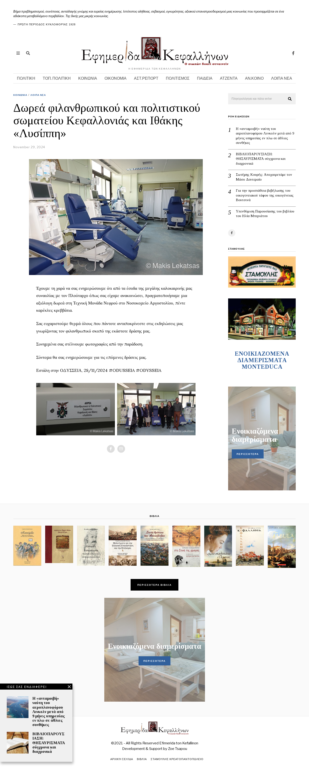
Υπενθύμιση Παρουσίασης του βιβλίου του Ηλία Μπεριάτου (265, 213)
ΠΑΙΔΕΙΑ (204, 78)
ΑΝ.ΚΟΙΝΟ (254, 78)
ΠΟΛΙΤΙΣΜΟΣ (178, 78)
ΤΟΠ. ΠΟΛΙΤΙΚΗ (57, 78)
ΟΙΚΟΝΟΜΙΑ (115, 78)
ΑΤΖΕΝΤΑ (229, 78)
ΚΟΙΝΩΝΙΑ (87, 78)
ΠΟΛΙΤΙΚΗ (26, 78)
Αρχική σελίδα (121, 759)
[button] (290, 99)
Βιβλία (142, 759)
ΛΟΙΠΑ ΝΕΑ (281, 78)
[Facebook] (293, 53)
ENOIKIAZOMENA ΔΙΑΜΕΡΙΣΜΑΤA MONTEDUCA (262, 360)
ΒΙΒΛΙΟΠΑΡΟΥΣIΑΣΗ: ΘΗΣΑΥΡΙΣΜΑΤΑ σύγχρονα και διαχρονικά (261, 158)
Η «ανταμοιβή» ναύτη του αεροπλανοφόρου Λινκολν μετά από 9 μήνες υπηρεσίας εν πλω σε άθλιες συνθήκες (265, 136)
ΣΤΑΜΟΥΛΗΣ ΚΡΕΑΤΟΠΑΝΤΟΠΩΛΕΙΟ (177, 759)
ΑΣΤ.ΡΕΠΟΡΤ (146, 78)
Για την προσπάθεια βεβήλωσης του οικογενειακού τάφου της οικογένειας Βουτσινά (265, 195)
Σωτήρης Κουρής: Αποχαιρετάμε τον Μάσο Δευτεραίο (264, 177)
